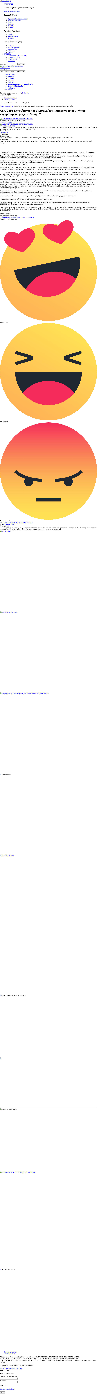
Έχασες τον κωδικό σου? (7, 1389)
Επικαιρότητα (9, 106)
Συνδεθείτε (25, 93)
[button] (5, 68)
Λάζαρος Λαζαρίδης (6, 122)
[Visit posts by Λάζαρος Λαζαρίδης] (16, 119)
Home (2, 106)
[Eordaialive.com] (11, 66)
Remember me (6, 1386)
